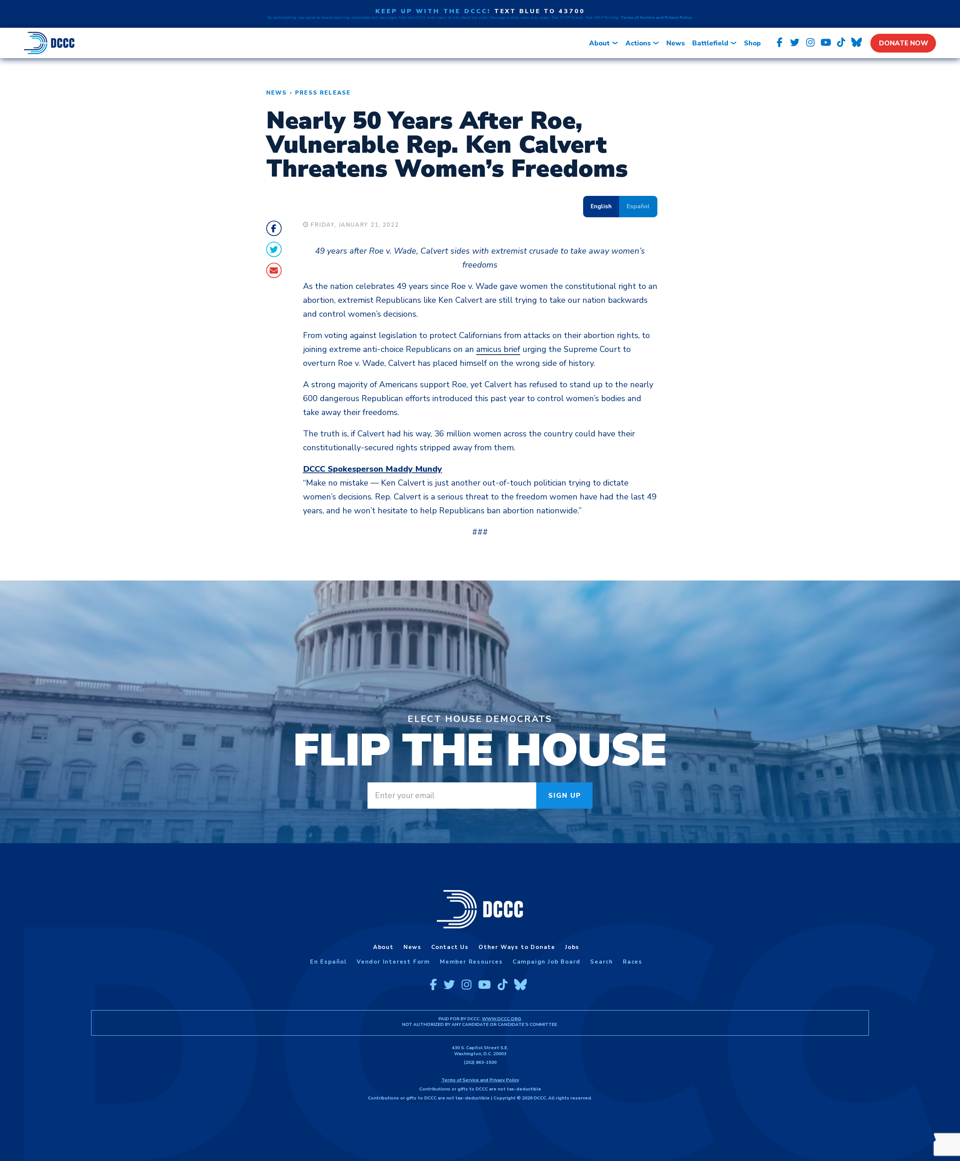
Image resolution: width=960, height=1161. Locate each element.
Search (601, 961)
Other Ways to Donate (516, 947)
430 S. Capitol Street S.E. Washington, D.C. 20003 (480, 1051)
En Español (328, 961)
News (675, 43)
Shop (752, 43)
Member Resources (471, 961)
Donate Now (903, 43)
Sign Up (565, 795)
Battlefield (710, 43)
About (599, 43)
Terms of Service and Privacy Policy (480, 1080)
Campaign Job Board (546, 961)
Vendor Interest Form (393, 961)
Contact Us (450, 947)
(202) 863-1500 (480, 1062)
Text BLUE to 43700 (539, 11)
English (601, 206)
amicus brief (498, 349)
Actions (638, 43)
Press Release (323, 92)
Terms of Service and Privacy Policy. (657, 17)
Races (632, 961)
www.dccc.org (501, 1019)
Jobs (572, 947)
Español (638, 206)
